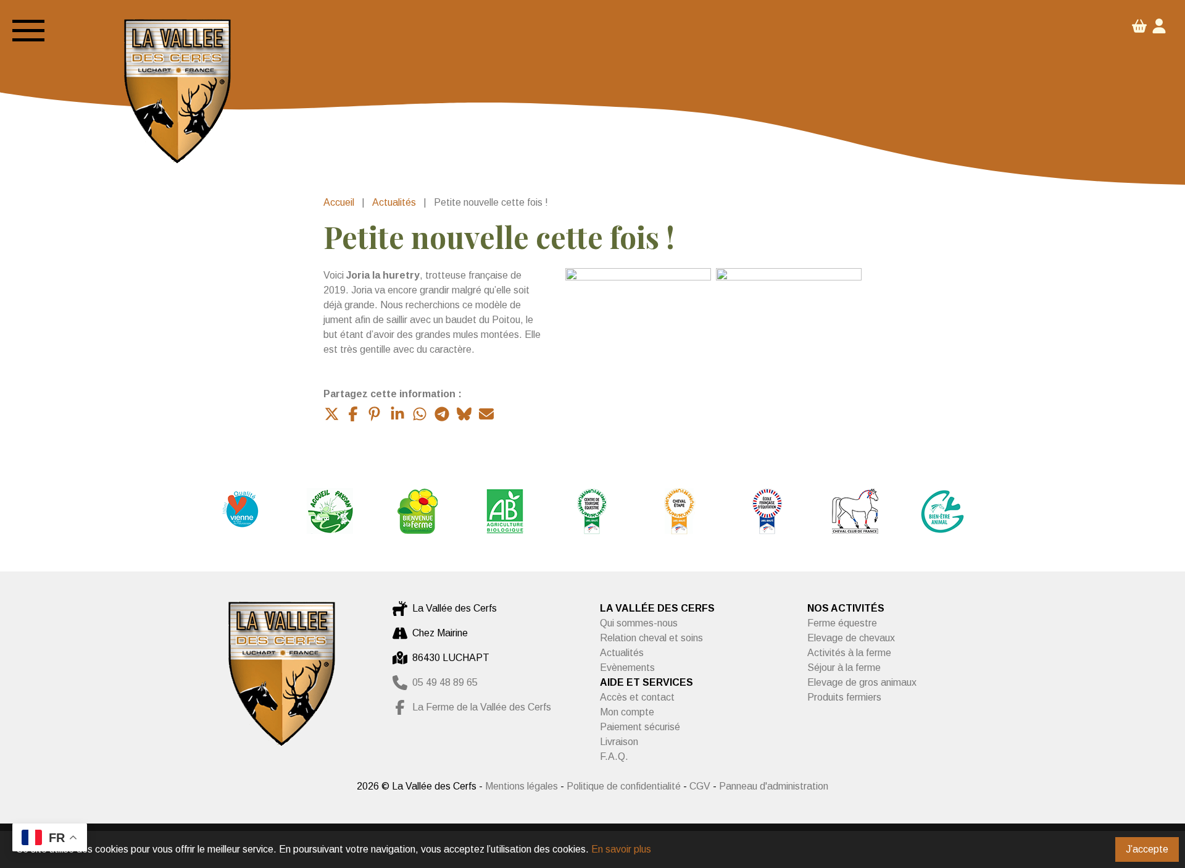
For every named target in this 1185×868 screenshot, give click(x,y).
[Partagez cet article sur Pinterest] (375, 414)
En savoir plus (621, 849)
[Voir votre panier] (1139, 30)
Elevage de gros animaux (862, 682)
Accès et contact (637, 697)
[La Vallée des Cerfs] (177, 94)
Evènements (627, 667)
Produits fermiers (844, 697)
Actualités (394, 202)
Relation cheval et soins (651, 638)
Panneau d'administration (773, 786)
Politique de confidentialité (625, 786)
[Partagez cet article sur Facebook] (353, 414)
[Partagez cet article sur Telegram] (441, 414)
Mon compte (627, 712)
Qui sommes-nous (639, 623)
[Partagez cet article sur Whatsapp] (419, 414)
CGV (699, 786)
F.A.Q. (614, 756)
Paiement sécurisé (640, 727)
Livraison (619, 741)
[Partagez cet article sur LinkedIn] (397, 414)
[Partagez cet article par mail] (486, 414)
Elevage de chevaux (851, 638)
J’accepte (1147, 849)
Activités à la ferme (849, 652)
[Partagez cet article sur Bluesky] (464, 414)
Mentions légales (521, 786)
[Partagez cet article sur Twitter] (330, 414)
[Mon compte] (1159, 28)
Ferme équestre (842, 623)
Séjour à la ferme (844, 667)
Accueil (338, 202)
